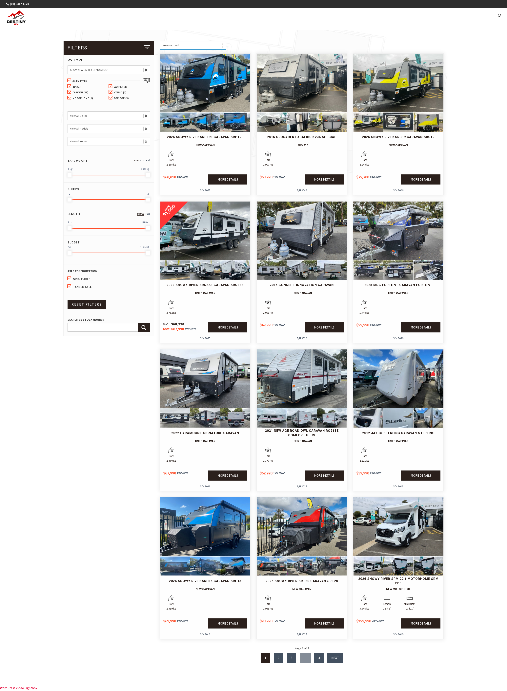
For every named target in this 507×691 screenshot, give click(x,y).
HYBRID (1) (120, 92)
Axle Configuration (82, 271)
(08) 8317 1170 (19, 4)
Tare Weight (78, 161)
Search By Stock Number (86, 320)
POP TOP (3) (121, 98)
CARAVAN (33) (80, 92)
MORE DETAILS (228, 179)
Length (74, 214)
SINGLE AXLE (81, 279)
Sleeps (73, 189)
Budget (74, 242)
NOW (166, 328)
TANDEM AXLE (82, 287)
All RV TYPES (79, 81)
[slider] (69, 175)
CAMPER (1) (120, 86)
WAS (166, 324)
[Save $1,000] (205, 259)
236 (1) (76, 86)
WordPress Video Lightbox (18, 688)
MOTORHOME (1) (82, 98)
